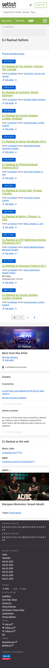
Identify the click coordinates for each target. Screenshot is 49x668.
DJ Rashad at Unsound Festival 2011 (24, 265)
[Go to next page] (34, 317)
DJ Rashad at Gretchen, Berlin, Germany (20, 94)
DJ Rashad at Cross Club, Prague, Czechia (22, 192)
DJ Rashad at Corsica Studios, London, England (20, 117)
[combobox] (24, 12)
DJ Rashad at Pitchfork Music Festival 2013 (20, 166)
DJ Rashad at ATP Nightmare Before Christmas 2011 (24, 241)
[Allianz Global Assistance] (6, 657)
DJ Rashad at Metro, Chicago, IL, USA (21, 218)
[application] (24, 487)
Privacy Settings (9, 617)
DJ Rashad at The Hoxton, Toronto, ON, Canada (23, 68)
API (3, 634)
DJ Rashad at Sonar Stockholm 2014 (24, 141)
